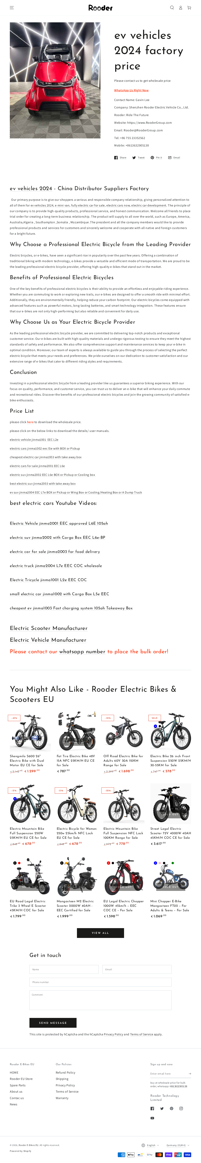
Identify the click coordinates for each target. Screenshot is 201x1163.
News (13, 1104)
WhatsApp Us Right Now (131, 90)
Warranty (62, 1098)
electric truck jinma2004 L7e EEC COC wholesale (56, 566)
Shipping (62, 1079)
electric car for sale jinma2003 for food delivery (55, 552)
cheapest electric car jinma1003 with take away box (46, 457)
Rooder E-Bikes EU (28, 1145)
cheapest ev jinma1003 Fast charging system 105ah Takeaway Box (71, 608)
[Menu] (11, 7)
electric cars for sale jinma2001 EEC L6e (37, 466)
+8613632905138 (178, 1086)
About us (16, 1091)
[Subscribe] (190, 1073)
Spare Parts (18, 1085)
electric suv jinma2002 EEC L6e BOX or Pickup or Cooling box (53, 475)
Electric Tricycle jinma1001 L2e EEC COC (48, 580)
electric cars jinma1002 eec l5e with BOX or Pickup (45, 448)
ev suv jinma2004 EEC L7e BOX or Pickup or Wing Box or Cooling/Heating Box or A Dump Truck (76, 492)
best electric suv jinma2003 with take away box (43, 484)
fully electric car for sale (88, 205)
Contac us (17, 1098)
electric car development (148, 205)
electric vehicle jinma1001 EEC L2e (34, 440)
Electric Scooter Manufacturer (49, 628)
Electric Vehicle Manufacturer (48, 640)
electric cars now (118, 205)
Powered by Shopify (20, 1150)
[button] (172, 7)
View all (100, 933)
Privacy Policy (113, 1034)
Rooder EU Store (21, 1079)
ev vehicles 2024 (31, 189)
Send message (53, 1023)
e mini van (62, 205)
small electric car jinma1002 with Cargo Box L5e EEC (59, 594)
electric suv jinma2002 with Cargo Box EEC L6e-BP (57, 538)
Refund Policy (65, 1072)
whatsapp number (82, 652)
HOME (14, 1072)
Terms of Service (141, 1034)
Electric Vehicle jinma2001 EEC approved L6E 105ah (59, 524)
